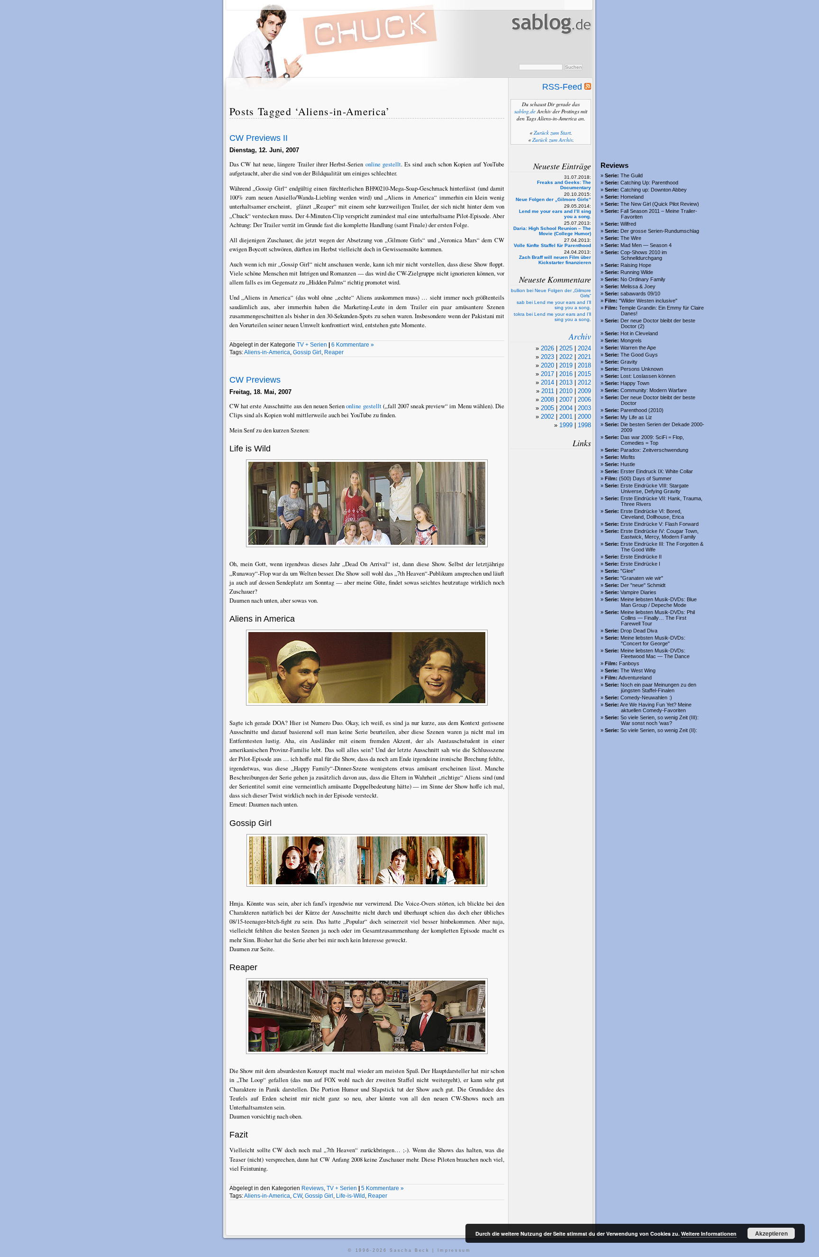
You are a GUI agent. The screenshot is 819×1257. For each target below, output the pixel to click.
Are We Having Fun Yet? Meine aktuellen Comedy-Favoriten (656, 707)
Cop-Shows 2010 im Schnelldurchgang (643, 255)
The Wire (630, 238)
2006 (584, 399)
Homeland (632, 197)
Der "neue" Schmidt (642, 585)
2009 (584, 391)
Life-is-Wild (350, 1196)
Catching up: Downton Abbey (653, 190)
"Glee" (627, 571)
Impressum (454, 1250)
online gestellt (383, 164)
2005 (547, 408)
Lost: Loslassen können (647, 376)
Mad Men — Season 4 (646, 245)
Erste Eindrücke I (640, 564)
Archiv (580, 336)
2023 (547, 356)
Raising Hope (635, 265)
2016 (566, 373)
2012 (584, 382)
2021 (584, 356)
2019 (566, 365)
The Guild (631, 175)
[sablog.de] (550, 43)
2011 (547, 391)
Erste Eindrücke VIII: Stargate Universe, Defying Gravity (654, 488)
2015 (584, 373)
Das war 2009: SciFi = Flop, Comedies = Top (652, 440)
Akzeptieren (771, 1233)
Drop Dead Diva (638, 630)
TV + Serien (312, 345)
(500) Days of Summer (645, 478)
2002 (547, 416)
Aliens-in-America (267, 352)
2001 (566, 416)
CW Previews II (258, 138)
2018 (584, 365)
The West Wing (637, 670)
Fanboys (629, 663)
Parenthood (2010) (642, 410)
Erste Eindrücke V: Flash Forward (659, 524)
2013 (566, 382)
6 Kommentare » (352, 345)
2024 (584, 348)
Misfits (627, 457)
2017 (547, 373)
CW (297, 1196)
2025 (566, 348)
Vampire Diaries (638, 592)
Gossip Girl (307, 352)
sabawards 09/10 (640, 293)
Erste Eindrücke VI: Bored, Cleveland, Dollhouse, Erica (652, 514)
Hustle (627, 464)
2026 (547, 348)
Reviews (312, 1188)
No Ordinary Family (642, 279)
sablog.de (525, 111)
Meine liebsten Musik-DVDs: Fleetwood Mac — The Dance (655, 653)
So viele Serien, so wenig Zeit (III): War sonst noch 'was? (659, 720)
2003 (584, 408)
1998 (584, 425)
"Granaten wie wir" (641, 578)
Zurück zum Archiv (552, 139)
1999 (566, 425)
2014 (547, 382)
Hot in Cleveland (639, 333)
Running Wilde (636, 272)
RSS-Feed (563, 87)
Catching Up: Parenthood (649, 182)
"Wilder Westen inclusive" (648, 300)
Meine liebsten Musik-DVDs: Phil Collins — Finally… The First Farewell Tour (657, 617)
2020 (547, 365)
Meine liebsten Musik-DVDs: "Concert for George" (652, 640)
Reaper (334, 352)
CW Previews (255, 380)
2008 (547, 399)
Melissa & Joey (637, 286)
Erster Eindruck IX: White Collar (656, 471)
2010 (566, 391)
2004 (566, 408)
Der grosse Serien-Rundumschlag (659, 231)
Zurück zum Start (552, 132)
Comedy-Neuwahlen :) (646, 697)
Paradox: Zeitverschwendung (654, 450)
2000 (584, 416)
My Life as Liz (636, 417)
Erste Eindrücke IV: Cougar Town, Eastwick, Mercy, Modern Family (659, 534)
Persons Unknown (641, 369)
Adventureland (635, 677)
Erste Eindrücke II (641, 557)
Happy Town (634, 383)
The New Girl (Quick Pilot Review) (659, 204)
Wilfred (628, 224)
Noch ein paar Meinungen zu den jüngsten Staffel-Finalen (658, 687)
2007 (566, 399)
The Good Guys (639, 355)
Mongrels (631, 340)
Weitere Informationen (709, 1233)
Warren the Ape (638, 347)
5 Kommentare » (382, 1188)
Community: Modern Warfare (653, 390)
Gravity (628, 362)
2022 (566, 356)
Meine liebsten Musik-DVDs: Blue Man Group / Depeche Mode (658, 602)
